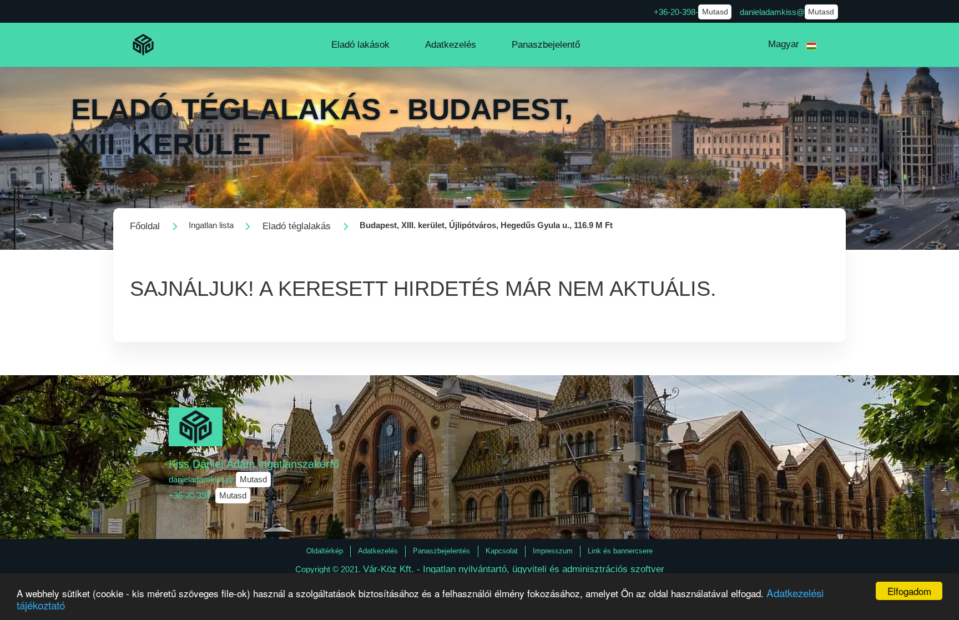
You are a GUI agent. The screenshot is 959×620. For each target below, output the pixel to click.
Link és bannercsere (620, 551)
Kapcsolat (502, 551)
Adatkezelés (378, 551)
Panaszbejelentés (441, 551)
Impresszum (553, 551)
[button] (360, 44)
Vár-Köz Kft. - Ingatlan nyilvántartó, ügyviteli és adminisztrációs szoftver (513, 569)
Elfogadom (909, 591)
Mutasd (715, 12)
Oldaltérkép (324, 551)
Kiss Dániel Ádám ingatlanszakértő (254, 464)
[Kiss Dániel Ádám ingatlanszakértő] (143, 44)
